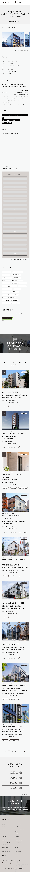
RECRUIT (4, 855)
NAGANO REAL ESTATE (6, 842)
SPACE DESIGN (5, 844)
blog (13, 863)
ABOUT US (18, 824)
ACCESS (16, 833)
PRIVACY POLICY (5, 860)
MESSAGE (17, 828)
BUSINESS (4, 836)
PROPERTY (4, 829)
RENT (3, 27)
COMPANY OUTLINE (19, 829)
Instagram (6, 863)
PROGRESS (5, 847)
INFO (3, 828)
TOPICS (3, 826)
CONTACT (21, 2)
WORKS (17, 836)
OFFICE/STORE (18, 851)
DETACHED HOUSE (6, 840)
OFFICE (16, 831)
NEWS (3, 824)
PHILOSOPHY (18, 826)
